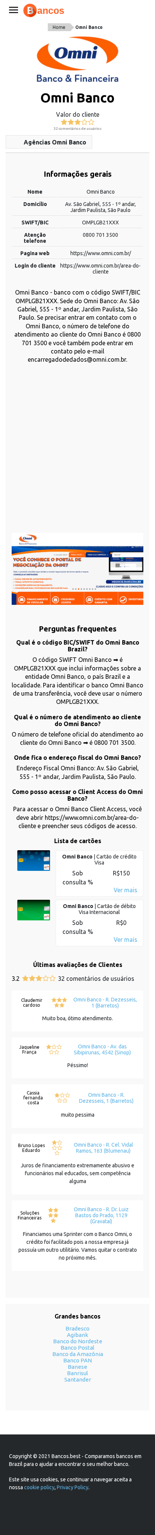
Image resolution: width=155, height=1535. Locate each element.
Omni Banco (89, 27)
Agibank (77, 1335)
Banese (77, 1367)
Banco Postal (77, 1347)
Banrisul (77, 1373)
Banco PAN (77, 1360)
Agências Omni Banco (55, 142)
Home (59, 27)
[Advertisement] (77, 452)
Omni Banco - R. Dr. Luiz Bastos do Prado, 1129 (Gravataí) (101, 1215)
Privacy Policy (72, 1487)
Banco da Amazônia (77, 1354)
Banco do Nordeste (77, 1341)
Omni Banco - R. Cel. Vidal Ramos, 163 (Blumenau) (103, 1148)
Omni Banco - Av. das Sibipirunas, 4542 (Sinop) (102, 1049)
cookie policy (39, 1487)
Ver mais (125, 890)
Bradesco (77, 1328)
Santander (77, 1379)
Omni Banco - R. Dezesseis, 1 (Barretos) (105, 1003)
